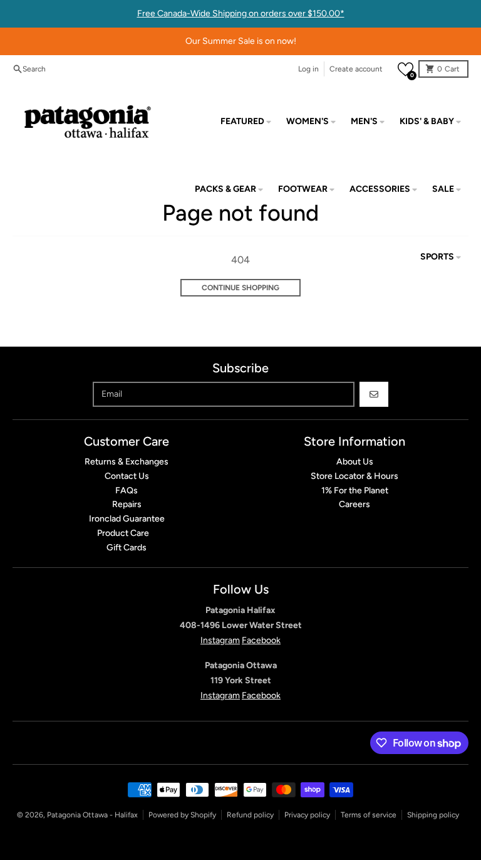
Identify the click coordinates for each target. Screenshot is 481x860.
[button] (405, 69)
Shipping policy (433, 814)
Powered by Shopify (182, 814)
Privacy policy (307, 814)
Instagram (220, 640)
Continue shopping (240, 287)
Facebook (261, 640)
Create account (356, 69)
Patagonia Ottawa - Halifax (92, 814)
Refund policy (250, 814)
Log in (308, 69)
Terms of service (368, 814)
